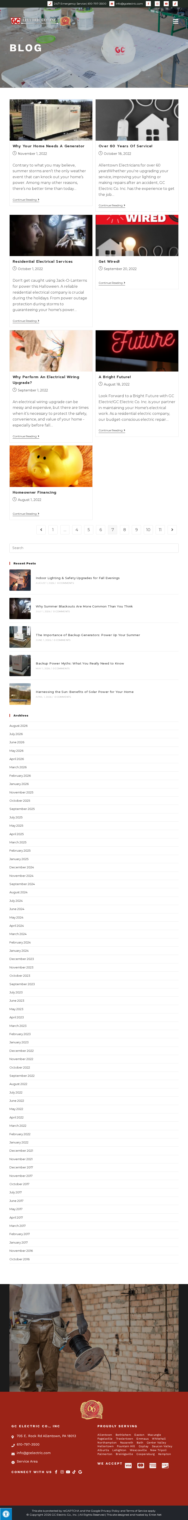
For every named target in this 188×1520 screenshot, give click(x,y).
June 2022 (16, 1100)
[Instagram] (62, 1472)
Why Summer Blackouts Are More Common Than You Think (84, 606)
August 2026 (18, 725)
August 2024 (18, 892)
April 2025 (16, 834)
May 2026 (16, 750)
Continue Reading (26, 199)
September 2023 (22, 984)
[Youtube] (68, 1472)
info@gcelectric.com (129, 3)
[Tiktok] (74, 1472)
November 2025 (21, 792)
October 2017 (19, 1184)
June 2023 (16, 1000)
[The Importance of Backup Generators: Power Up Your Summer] (20, 637)
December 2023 (21, 959)
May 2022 (16, 1109)
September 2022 (22, 1075)
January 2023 (19, 1042)
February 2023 (20, 1034)
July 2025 (15, 817)
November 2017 (21, 1176)
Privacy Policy (110, 1510)
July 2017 (15, 1192)
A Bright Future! (115, 377)
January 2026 (19, 784)
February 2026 (20, 775)
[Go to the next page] (172, 529)
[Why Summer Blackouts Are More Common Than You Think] (20, 608)
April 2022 (16, 1117)
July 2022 (15, 1092)
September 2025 (22, 809)
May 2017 (15, 1209)
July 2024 (16, 900)
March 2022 (17, 1125)
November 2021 (21, 1159)
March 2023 (18, 1026)
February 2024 (20, 942)
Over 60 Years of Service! (125, 146)
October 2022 (19, 1067)
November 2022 (21, 1059)
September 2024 (22, 884)
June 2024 (16, 909)
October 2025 (19, 800)
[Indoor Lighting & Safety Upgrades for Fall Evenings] (20, 580)
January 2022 (18, 1142)
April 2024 (16, 925)
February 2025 (19, 850)
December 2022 (21, 1051)
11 (160, 529)
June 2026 (16, 742)
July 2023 (16, 992)
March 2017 (17, 1225)
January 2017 (18, 1242)
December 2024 (21, 867)
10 (148, 529)
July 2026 (16, 734)
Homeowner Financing (34, 492)
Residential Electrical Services (43, 261)
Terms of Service (136, 1510)
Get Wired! (109, 261)
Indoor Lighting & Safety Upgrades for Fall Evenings (78, 578)
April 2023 (16, 1017)
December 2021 (21, 1150)
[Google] (80, 1472)
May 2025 (16, 825)
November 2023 (21, 967)
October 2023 (19, 975)
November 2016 (21, 1250)
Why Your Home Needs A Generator (49, 146)
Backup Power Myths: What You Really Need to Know (80, 663)
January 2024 (19, 950)
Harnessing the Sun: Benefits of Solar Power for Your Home (85, 692)
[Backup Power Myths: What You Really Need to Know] (20, 665)
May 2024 (16, 917)
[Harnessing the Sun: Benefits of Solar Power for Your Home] (20, 694)
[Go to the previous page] (41, 529)
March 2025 (17, 842)
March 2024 (18, 934)
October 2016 (19, 1259)
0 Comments (65, 583)
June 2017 (16, 1201)
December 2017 (21, 1167)
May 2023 (16, 1009)
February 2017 (19, 1234)
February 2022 (19, 1134)
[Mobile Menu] (176, 21)
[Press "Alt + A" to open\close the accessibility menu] (6, 1514)
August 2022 (18, 1084)
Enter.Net (155, 1514)
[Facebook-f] (56, 1472)
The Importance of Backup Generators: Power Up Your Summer (88, 635)
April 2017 (16, 1217)
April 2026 (16, 759)
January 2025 (18, 859)
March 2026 (18, 767)
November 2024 (21, 876)
